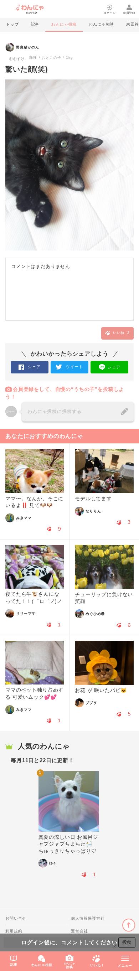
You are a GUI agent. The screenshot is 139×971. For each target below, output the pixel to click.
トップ (12, 24)
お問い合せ (15, 918)
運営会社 (79, 931)
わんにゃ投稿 (64, 24)
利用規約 (13, 931)
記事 (35, 24)
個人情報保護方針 (88, 918)
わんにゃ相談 (101, 24)
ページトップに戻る (128, 925)
